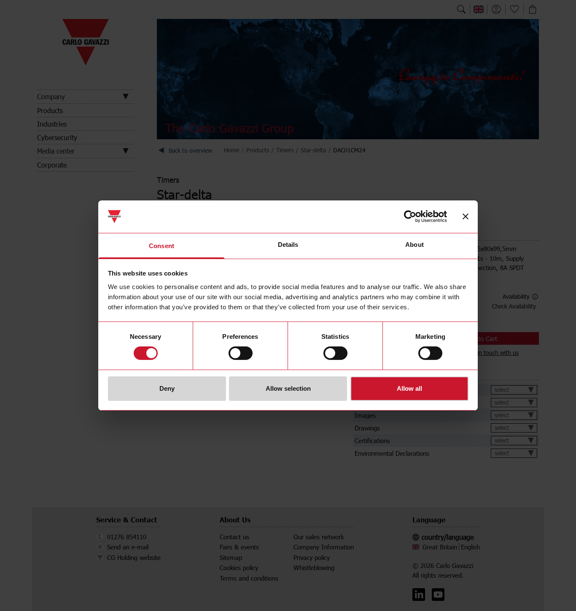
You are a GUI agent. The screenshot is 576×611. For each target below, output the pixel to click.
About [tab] (414, 244)
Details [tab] (288, 244)
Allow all (409, 388)
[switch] (241, 353)
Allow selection (288, 388)
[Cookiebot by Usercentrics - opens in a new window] (410, 216)
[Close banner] (465, 216)
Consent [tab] (161, 245)
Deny (167, 388)
